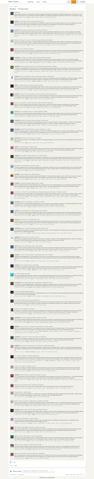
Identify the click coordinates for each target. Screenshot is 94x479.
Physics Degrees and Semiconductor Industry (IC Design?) (31, 30)
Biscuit (15, 179)
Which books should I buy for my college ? (28, 138)
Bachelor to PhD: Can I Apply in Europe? (27, 237)
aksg (15, 170)
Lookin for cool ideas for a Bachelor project (24, 366)
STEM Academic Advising (49, 26)
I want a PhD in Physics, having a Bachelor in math (29, 21)
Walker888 (16, 269)
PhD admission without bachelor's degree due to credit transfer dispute (34, 345)
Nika (15, 151)
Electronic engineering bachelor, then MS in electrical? (31, 317)
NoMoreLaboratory (17, 34)
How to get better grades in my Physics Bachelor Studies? (31, 111)
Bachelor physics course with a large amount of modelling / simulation (31, 401)
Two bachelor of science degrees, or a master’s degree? (31, 155)
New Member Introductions (51, 17)
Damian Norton (17, 331)
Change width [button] (21, 474)
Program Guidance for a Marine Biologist (27, 174)
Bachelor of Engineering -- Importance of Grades (29, 202)
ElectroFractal (16, 89)
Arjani (15, 458)
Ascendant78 (16, 449)
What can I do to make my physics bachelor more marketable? (29, 453)
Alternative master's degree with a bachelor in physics (30, 374)
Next (14, 462)
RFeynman (16, 116)
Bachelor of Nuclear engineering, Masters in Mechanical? (31, 120)
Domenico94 (16, 313)
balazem (15, 26)
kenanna (15, 322)
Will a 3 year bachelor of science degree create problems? (31, 210)
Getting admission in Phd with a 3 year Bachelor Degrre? (31, 409)
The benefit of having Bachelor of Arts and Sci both (26, 165)
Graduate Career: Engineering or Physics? (24, 309)
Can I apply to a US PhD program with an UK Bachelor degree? (33, 57)
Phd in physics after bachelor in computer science (26, 418)
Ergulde (15, 160)
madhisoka (16, 125)
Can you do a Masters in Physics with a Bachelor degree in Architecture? (34, 76)
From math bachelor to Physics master (26, 146)
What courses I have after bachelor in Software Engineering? (28, 384)
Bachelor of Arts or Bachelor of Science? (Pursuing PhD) (28, 444)
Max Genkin (16, 296)
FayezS (15, 440)
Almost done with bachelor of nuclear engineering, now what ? (33, 129)
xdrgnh (15, 351)
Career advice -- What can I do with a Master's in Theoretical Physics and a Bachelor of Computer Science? (40, 192)
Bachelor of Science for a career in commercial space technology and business (33, 40)
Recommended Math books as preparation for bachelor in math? (33, 282)
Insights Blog (30, 1)
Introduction (17, 12)
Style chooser (13, 474)
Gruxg (15, 304)
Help (81, 474)
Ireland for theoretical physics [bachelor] (24, 291)
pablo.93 (15, 107)
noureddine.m (16, 423)
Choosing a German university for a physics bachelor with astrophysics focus (36, 94)
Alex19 (15, 98)
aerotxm (15, 44)
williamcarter (16, 206)
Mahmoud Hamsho (17, 278)
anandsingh (16, 414)
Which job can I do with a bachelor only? (27, 219)
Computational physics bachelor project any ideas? (29, 85)
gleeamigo (16, 215)
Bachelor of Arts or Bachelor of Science (23, 48)
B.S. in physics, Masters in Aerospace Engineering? (26, 355)
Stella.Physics (16, 241)
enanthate (16, 370)
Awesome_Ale (16, 360)
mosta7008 (16, 388)
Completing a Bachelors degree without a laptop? (29, 183)
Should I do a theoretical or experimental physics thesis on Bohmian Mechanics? (33, 102)
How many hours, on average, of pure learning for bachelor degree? (34, 326)
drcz (15, 405)
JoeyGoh (16, 17)
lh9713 (15, 341)
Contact (67, 474)
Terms (74, 474)
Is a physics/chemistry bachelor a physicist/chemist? (27, 300)
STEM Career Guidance (62, 44)
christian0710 (16, 287)
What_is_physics (17, 53)
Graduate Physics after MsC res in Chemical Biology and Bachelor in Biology (36, 66)
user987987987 (17, 224)
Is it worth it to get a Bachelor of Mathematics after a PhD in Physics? (34, 254)
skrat (15, 396)
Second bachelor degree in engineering (27, 265)
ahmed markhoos (17, 250)
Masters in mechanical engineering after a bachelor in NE (31, 228)
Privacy (78, 474)
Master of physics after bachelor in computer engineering (28, 436)
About (71, 474)
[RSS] (84, 474)
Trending (44, 1)
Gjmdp (15, 62)
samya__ (15, 81)
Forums (38, 1)
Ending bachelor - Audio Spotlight (22, 392)
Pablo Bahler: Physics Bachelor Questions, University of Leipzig (29, 427)
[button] (34, 2)
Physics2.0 (16, 379)
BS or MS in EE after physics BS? (22, 273)
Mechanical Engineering (52, 370)
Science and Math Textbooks (48, 142)
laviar (15, 142)
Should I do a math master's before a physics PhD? (29, 246)
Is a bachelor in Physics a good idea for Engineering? (30, 336)
